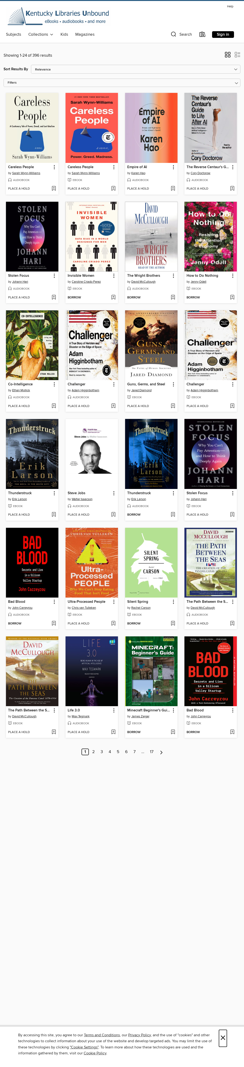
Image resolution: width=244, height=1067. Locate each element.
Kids (64, 34)
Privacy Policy (139, 1035)
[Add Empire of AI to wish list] (173, 189)
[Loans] (202, 35)
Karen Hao (138, 173)
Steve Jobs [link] (76, 493)
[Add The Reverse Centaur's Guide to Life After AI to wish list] (232, 189)
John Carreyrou (22, 608)
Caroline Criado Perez (86, 282)
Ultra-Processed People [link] (86, 602)
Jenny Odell (198, 282)
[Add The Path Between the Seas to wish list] (232, 624)
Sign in (223, 34)
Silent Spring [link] (137, 602)
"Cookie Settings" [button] (84, 1047)
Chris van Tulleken (84, 608)
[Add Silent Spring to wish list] (173, 624)
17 (151, 752)
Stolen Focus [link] (18, 276)
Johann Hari (20, 282)
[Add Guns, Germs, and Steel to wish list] (173, 406)
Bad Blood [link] (16, 602)
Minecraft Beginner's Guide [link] (149, 710)
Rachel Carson (141, 608)
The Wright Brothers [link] (143, 276)
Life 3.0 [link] (74, 710)
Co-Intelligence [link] (20, 384)
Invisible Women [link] (81, 276)
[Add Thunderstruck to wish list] (54, 515)
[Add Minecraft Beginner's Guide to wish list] (173, 732)
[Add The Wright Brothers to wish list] (173, 298)
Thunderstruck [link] (20, 493)
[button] (180, 35)
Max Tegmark (81, 716)
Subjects (13, 34)
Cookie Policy (95, 1053)
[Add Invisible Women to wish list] (113, 298)
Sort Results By (16, 69)
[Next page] (161, 752)
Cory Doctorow (200, 173)
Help (230, 6)
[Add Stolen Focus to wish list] (54, 298)
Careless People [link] (21, 167)
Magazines (85, 34)
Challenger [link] (76, 384)
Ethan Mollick (21, 390)
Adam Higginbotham (85, 390)
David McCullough (143, 282)
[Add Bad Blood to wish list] (54, 624)
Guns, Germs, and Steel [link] (146, 384)
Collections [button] (39, 34)
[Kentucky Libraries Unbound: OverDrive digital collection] (58, 16)
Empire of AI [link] (137, 167)
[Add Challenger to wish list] (113, 406)
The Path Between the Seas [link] (208, 602)
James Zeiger (140, 716)
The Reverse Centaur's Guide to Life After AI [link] (208, 167)
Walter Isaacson (82, 499)
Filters (12, 83)
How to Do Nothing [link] (202, 276)
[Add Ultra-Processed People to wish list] (113, 624)
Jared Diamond (141, 390)
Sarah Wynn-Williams (26, 173)
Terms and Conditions (102, 1035)
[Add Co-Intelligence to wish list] (54, 406)
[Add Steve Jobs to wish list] (113, 515)
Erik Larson (19, 499)
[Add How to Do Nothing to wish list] (232, 298)
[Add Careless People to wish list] (54, 189)
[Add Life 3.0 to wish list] (113, 732)
